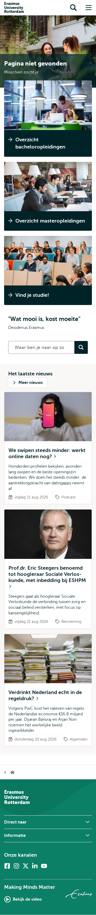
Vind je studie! (32, 295)
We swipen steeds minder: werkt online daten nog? (47, 453)
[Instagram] (16, 866)
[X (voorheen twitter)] (26, 866)
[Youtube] (44, 866)
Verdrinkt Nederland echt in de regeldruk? (45, 695)
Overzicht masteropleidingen (50, 221)
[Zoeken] (81, 347)
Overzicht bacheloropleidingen (40, 143)
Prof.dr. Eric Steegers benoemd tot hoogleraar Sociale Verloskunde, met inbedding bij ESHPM (47, 574)
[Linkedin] (35, 866)
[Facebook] (7, 866)
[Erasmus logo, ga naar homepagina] (79, 894)
